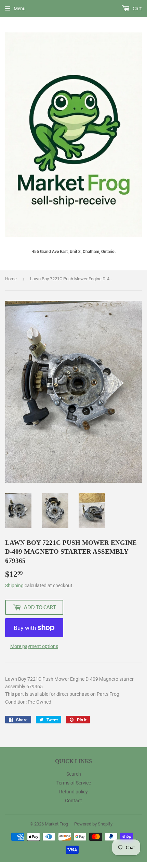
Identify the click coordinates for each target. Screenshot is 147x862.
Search (73, 774)
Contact (73, 800)
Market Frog (56, 823)
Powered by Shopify (93, 823)
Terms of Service (73, 783)
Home (11, 278)
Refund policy (73, 791)
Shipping (14, 585)
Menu (20, 8)
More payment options (34, 646)
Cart (137, 8)
